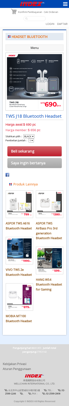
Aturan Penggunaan (17, 369)
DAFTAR (62, 24)
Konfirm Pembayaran (30, 12)
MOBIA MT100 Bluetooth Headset (19, 318)
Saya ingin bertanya (28, 162)
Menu (35, 48)
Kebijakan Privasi (14, 364)
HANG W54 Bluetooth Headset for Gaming (49, 285)
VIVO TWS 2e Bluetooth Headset (19, 272)
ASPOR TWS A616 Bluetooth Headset (19, 225)
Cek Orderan (51, 12)
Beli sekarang (22, 151)
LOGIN (50, 24)
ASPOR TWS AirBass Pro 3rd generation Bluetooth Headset (49, 230)
